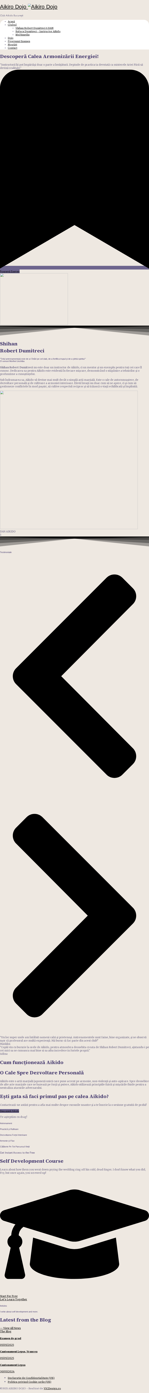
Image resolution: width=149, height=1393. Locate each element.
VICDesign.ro (52, 1388)
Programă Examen (19, 41)
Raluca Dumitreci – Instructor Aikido (38, 31)
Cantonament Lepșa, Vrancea (18, 1351)
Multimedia (22, 34)
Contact (12, 48)
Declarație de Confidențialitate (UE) (31, 1378)
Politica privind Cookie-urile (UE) (29, 1382)
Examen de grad (10, 1338)
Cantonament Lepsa (12, 1365)
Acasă (11, 21)
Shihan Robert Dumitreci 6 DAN (35, 28)
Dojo (10, 38)
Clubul (12, 24)
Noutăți (12, 44)
